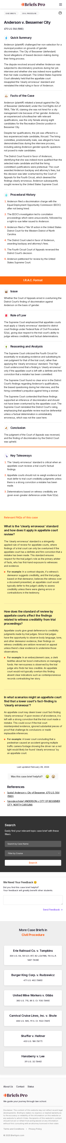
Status (31, 1086)
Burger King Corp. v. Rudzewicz (32, 975)
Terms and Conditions (13, 1129)
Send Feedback (51, 909)
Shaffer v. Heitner (33, 1036)
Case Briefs (11, 13)
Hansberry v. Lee (33, 1056)
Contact (20, 1086)
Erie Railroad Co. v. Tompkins (33, 950)
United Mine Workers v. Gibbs (33, 995)
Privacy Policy (35, 1129)
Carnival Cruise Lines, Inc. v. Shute (33, 1015)
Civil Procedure (29, 13)
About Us (8, 1086)
